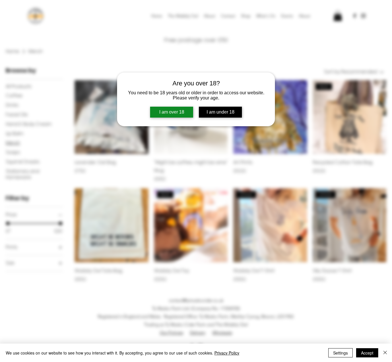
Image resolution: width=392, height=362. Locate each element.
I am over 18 (171, 112)
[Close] (385, 352)
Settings (340, 353)
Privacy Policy (226, 353)
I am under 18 (220, 112)
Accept (367, 353)
